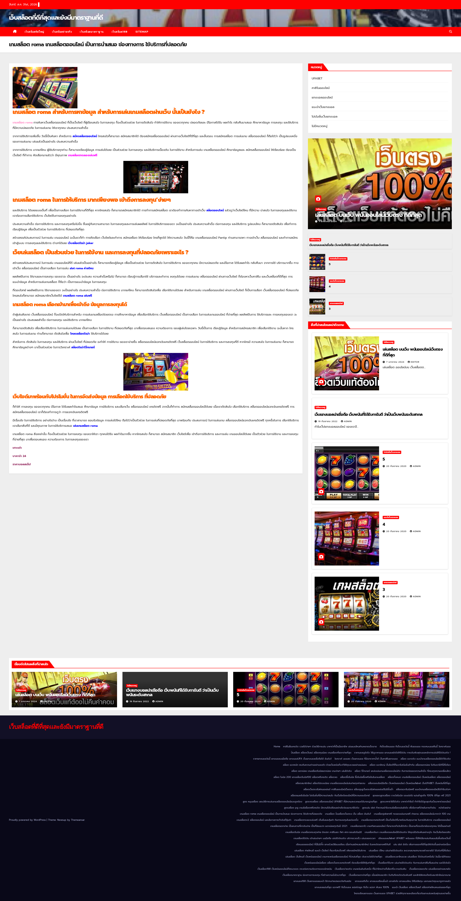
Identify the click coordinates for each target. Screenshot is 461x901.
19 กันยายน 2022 (328, 421)
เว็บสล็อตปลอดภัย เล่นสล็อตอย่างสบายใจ (430, 869)
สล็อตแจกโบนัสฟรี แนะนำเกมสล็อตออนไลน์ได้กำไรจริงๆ (423, 789)
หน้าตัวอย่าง (445, 807)
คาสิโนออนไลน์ (321, 88)
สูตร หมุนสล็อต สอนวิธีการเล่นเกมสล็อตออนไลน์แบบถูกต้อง (272, 801)
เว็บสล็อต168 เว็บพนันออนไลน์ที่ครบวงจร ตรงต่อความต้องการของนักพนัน (295, 869)
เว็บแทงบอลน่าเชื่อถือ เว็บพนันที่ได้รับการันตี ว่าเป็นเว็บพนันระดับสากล (348, 245)
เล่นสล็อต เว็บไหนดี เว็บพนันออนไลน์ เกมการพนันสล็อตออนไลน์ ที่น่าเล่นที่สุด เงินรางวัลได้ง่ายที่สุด (333, 856)
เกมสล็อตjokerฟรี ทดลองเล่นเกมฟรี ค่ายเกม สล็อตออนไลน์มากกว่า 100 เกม (412, 814)
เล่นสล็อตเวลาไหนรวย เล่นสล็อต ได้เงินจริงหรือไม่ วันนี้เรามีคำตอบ (418, 856)
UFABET (317, 78)
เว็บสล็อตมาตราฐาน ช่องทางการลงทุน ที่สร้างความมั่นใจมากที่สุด (314, 875)
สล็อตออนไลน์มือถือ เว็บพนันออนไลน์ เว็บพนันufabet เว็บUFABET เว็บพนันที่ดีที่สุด (409, 783)
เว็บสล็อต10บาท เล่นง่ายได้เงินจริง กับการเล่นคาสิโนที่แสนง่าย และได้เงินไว (414, 862)
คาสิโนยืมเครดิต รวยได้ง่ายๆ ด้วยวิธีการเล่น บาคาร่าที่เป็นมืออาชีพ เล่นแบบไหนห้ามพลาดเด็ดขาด (330, 746)
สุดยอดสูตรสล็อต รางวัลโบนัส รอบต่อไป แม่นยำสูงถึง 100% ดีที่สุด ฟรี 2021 (412, 795)
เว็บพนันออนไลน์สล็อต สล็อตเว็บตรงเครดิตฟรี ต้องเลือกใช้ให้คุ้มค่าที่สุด (339, 862)
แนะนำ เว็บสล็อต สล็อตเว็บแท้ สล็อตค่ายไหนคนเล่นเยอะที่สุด (421, 887)
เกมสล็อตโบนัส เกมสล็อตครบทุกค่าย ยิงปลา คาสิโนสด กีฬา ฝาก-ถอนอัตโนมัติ (323, 832)
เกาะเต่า (17, 448)
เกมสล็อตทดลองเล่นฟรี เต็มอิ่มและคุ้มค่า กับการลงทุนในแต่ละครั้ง (326, 820)
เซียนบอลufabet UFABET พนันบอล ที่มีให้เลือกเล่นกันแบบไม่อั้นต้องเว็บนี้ (414, 838)
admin (348, 421)
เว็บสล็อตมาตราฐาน (92, 31)
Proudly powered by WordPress (28, 820)
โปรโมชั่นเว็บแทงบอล (324, 116)
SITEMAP (141, 31)
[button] (450, 32)
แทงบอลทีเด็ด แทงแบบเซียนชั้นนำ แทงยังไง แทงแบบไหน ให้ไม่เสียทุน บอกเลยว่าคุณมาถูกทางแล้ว (403, 881)
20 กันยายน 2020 (396, 466)
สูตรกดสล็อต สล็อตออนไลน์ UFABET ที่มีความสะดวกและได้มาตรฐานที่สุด (341, 801)
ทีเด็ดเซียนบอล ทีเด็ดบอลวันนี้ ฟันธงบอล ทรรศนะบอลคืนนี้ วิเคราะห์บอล (415, 746)
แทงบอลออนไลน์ (322, 97)
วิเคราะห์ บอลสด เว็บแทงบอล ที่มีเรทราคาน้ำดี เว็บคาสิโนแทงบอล (366, 758)
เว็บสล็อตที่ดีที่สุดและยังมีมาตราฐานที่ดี (56, 17)
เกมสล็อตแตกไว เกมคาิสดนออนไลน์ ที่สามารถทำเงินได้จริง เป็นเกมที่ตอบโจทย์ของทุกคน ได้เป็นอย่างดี (400, 826)
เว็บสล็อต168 (119, 31)
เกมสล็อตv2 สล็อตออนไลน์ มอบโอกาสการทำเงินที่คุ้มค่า (264, 820)
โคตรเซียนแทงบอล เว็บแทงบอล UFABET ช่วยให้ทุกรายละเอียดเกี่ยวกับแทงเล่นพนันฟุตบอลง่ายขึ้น (402, 893)
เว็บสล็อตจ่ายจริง (62, 31)
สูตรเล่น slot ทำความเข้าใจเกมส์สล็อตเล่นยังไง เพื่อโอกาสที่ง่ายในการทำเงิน (399, 807)
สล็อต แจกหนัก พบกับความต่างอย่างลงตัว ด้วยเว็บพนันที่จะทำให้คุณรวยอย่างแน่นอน (325, 765)
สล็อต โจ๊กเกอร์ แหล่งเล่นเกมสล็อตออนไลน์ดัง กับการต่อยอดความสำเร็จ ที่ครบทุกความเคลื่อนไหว (403, 771)
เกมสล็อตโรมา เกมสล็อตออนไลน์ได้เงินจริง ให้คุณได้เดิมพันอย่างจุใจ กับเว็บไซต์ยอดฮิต (408, 832)
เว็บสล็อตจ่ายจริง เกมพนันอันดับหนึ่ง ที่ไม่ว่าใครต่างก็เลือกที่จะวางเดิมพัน (370, 869)
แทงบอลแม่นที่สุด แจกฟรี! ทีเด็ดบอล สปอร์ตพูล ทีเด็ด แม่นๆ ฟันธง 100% (352, 887)
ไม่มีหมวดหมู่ (319, 126)
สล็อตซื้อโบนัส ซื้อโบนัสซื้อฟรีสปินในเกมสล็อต (362, 777)
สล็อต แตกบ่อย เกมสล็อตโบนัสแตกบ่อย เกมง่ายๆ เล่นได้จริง (321, 771)
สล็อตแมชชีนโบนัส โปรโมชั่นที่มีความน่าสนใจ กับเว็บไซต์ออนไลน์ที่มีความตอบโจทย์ (330, 795)
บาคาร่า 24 (19, 456)
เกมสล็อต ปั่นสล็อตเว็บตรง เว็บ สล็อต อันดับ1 (348, 814)
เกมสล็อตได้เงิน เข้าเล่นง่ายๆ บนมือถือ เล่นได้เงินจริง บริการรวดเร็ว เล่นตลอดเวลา (334, 838)
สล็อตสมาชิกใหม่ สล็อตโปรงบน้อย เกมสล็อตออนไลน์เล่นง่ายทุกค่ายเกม (330, 783)
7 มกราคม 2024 (328, 221)
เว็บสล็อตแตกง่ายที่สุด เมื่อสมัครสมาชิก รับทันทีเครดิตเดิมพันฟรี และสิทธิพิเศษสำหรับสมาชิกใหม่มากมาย (400, 875)
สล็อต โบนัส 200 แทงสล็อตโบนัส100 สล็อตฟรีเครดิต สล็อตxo (305, 777)
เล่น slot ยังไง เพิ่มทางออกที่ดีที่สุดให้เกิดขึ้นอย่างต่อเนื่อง (422, 844)
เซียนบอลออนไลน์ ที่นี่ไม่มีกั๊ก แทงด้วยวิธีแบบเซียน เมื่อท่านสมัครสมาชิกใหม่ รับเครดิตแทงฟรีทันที (343, 844)
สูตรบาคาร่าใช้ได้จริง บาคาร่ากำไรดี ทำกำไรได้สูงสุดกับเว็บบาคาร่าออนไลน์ (415, 801)
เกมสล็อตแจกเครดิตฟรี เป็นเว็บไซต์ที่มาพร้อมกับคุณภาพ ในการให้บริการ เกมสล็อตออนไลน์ (406, 820)
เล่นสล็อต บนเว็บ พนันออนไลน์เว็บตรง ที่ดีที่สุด (369, 215)
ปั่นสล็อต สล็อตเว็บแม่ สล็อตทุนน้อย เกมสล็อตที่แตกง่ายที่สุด (321, 752)
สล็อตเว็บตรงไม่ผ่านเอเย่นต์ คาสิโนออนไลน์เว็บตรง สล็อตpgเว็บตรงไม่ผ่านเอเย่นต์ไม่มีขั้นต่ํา (348, 789)
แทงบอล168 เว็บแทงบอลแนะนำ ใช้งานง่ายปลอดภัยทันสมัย (323, 881)
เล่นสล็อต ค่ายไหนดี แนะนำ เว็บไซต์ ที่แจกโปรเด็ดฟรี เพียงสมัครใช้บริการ (330, 850)
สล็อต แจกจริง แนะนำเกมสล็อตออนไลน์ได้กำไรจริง (425, 758)
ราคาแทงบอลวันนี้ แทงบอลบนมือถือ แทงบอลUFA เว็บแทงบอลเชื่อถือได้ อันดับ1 (292, 758)
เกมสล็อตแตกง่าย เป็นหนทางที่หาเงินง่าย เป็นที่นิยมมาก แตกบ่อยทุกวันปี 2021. (309, 826)
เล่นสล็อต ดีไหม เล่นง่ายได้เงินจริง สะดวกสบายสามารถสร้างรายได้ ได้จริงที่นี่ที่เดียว (410, 850)
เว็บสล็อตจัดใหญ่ (34, 31)
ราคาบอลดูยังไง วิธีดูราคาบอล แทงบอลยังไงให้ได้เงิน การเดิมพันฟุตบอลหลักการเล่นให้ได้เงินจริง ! (402, 752)
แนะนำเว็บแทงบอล (323, 107)
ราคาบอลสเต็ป (22, 464)
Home (277, 746)
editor (347, 221)
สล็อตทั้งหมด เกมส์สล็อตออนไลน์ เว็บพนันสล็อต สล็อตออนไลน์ (419, 777)
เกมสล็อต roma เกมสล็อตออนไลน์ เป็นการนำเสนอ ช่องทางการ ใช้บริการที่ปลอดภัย (281, 814)
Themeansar (78, 820)
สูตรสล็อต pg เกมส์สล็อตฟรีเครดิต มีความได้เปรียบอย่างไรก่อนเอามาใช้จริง (321, 807)
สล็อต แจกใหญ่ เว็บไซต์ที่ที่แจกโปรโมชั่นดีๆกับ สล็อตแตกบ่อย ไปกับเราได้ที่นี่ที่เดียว (410, 765)
